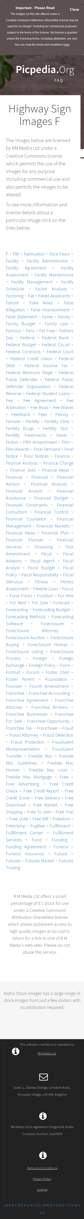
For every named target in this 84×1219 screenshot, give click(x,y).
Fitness (41, 581)
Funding (59, 840)
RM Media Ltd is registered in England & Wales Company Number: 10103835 (42, 1130)
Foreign (40, 658)
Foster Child (57, 672)
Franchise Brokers (49, 707)
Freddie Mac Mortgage (29, 777)
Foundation (56, 679)
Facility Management (31, 282)
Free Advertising (22, 784)
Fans (30, 330)
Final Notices (36, 456)
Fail (31, 296)
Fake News (41, 303)
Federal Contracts (23, 351)
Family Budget (20, 323)
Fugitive (37, 826)
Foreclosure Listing (24, 651)
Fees (42, 414)
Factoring (15, 296)
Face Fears (59, 254)
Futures (13, 860)
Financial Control (52, 512)
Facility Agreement (26, 268)
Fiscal (46, 554)
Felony (61, 414)
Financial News (20, 533)
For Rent (18, 602)
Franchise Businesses (27, 714)
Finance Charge (58, 463)
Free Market (45, 805)
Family (64, 316)
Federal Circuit (56, 344)
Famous (13, 330)
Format (13, 672)
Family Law (56, 323)
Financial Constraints (27, 505)
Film (66, 442)
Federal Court (60, 351)
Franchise (15, 693)
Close (74, 9)
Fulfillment (59, 826)
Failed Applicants (54, 296)
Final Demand (47, 449)
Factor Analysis (51, 289)
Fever (61, 435)
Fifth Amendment (40, 442)
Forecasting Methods (26, 616)
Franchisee (47, 728)
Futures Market (39, 860)
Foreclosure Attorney (32, 630)
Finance (62, 456)
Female (13, 421)
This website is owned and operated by (47, 1048)
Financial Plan (55, 533)
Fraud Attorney (23, 735)
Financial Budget (51, 498)
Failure (12, 303)
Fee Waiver (63, 407)
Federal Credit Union (31, 358)
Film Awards (17, 449)
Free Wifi (40, 819)
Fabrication (34, 254)
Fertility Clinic (57, 421)
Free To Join (39, 812)
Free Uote (18, 819)
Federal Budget (21, 344)
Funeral (60, 847)
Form (65, 665)
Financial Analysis (49, 484)
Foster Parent (20, 679)
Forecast (61, 602)
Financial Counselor (26, 519)
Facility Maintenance (54, 275)
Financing (44, 547)
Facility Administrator (47, 261)
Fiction (12, 442)
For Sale (40, 602)
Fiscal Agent (42, 561)
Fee (9, 400)
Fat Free (47, 330)
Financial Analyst (24, 491)
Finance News (55, 470)
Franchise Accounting (49, 693)
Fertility (32, 421)
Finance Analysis (22, 463)
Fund (37, 840)
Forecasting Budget (51, 609)
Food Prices (21, 595)
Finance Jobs (23, 470)
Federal (27, 337)
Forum (32, 672)
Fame (47, 316)
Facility (12, 261)
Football (45, 595)
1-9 (6, 1205)
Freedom (61, 819)
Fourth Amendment (49, 686)
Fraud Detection (58, 735)
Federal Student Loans (48, 393)
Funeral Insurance (25, 853)
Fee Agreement (39, 400)
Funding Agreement (26, 847)
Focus (68, 588)
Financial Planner (24, 540)
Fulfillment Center (24, 833)
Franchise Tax (19, 728)
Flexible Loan (45, 588)
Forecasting (17, 609)
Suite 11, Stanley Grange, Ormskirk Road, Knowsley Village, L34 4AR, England (42, 1091)
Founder (14, 686)
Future (60, 853)
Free (64, 777)
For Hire (66, 595)
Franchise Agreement (27, 700)
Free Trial (65, 812)
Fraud (68, 728)
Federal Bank (55, 337)
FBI (16, 254)
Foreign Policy (42, 665)
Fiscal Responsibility (40, 575)
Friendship (16, 826)
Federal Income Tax (45, 365)
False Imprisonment (50, 309)
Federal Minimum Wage (29, 372)
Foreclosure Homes (48, 644)
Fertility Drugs (20, 428)
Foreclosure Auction (25, 637)
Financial (14, 477)
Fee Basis (39, 407)
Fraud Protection (28, 742)
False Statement (21, 316)
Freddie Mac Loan (48, 770)
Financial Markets (53, 526)
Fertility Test (55, 428)
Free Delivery (47, 798)
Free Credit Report (41, 791)
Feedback (20, 414)
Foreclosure (52, 623)
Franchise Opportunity (48, 721)
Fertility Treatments (26, 435)
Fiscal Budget (41, 568)
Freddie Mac (40, 756)
